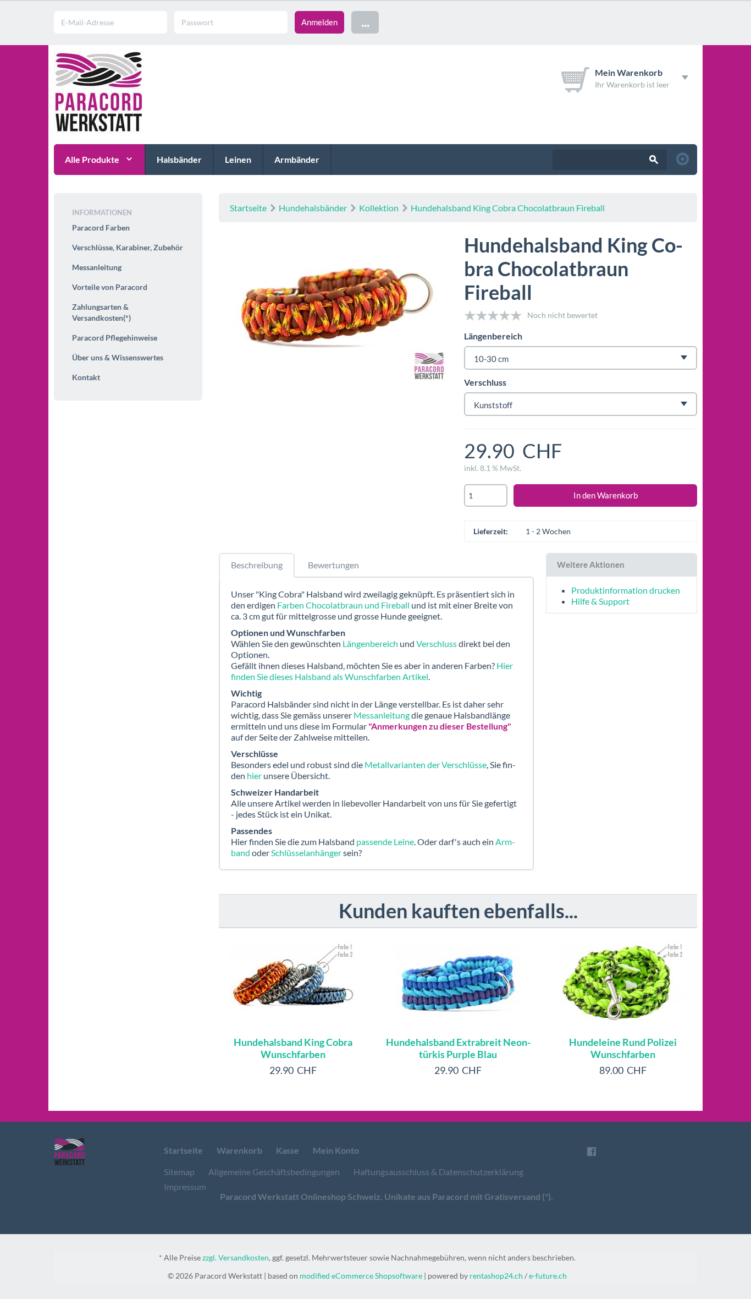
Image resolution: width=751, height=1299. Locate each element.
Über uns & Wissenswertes (117, 357)
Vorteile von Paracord (109, 287)
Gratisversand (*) (517, 1196)
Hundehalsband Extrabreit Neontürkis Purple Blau (458, 1048)
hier (254, 775)
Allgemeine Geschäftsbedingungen (274, 1171)
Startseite (248, 207)
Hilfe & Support (600, 601)
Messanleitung (382, 715)
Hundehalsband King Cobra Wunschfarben (293, 1048)
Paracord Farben (101, 227)
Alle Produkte (92, 159)
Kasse (287, 1150)
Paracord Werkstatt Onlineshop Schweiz (300, 1196)
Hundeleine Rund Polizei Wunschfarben (623, 1048)
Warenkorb (239, 1150)
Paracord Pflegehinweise (114, 337)
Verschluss (485, 382)
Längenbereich (493, 336)
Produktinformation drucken (625, 590)
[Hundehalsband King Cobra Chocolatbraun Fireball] (335, 309)
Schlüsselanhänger (306, 852)
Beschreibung (257, 565)
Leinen (238, 159)
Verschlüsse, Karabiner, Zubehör (127, 247)
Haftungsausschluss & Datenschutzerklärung (438, 1171)
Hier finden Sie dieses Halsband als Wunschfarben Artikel (372, 671)
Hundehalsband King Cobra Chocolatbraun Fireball (508, 207)
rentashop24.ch (496, 1275)
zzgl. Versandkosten (235, 1257)
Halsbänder (179, 159)
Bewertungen (333, 565)
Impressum (185, 1186)
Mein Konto (336, 1150)
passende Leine (385, 841)
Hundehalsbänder (313, 207)
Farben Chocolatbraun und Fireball (343, 605)
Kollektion (379, 207)
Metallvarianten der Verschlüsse (426, 764)
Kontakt (86, 377)
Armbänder (296, 159)
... (365, 22)
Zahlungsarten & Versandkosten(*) (101, 312)
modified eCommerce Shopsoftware (361, 1275)
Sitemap (179, 1171)
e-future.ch (548, 1275)
